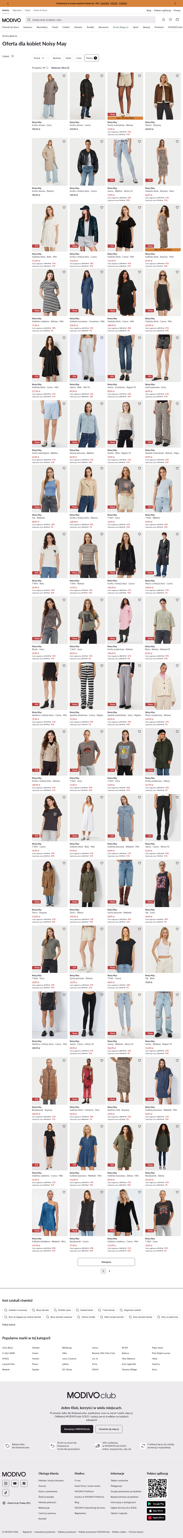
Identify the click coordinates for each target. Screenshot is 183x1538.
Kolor (68, 58)
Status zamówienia (47, 1491)
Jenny (95, 1347)
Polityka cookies (119, 1532)
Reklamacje (44, 1507)
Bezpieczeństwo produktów (125, 1496)
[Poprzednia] (8, 3)
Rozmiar (57, 58)
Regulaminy (80, 1513)
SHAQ (5, 1358)
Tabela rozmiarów (119, 1480)
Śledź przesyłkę (46, 1496)
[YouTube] (14, 1483)
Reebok (6, 1369)
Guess (35, 1353)
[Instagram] (5, 1483)
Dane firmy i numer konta (87, 1485)
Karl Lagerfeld (129, 1364)
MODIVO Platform (84, 1491)
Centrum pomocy (47, 1513)
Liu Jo (95, 1358)
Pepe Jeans (157, 1347)
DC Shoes (67, 1369)
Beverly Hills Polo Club (103, 1353)
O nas (77, 1480)
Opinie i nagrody (119, 1513)
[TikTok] (5, 1492)
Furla (94, 1364)
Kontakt (42, 1518)
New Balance (128, 1358)
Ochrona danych (136, 1532)
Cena (78, 58)
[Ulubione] (170, 19)
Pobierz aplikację (162, 10)
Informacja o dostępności (123, 1502)
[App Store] (156, 1511)
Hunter (35, 1358)
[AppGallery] (156, 1518)
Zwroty (42, 1485)
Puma (35, 1364)
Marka (91, 58)
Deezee (35, 1347)
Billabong (66, 1347)
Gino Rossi (7, 1347)
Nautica (156, 1364)
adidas (65, 1364)
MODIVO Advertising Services (90, 1507)
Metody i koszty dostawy (51, 1480)
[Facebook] (24, 1483)
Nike (64, 1353)
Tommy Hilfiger (129, 1369)
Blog (149, 10)
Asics (154, 1369)
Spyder (35, 1369)
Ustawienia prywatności (44, 1532)
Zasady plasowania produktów (126, 1491)
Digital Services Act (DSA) (123, 1507)
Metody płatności (47, 1502)
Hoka (154, 1358)
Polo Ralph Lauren (161, 1353)
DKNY (95, 1369)
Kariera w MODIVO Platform (89, 1496)
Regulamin (27, 1532)
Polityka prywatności (67, 1532)
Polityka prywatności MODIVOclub (94, 1532)
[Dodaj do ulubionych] (64, 75)
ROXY (125, 1347)
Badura (125, 1353)
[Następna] (175, 3)
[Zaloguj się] (163, 19)
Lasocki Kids (8, 1364)
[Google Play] (156, 1504)
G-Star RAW (8, 1353)
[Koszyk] (177, 19)
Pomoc (177, 10)
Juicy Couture (69, 1358)
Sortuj (37, 58)
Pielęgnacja (116, 1485)
